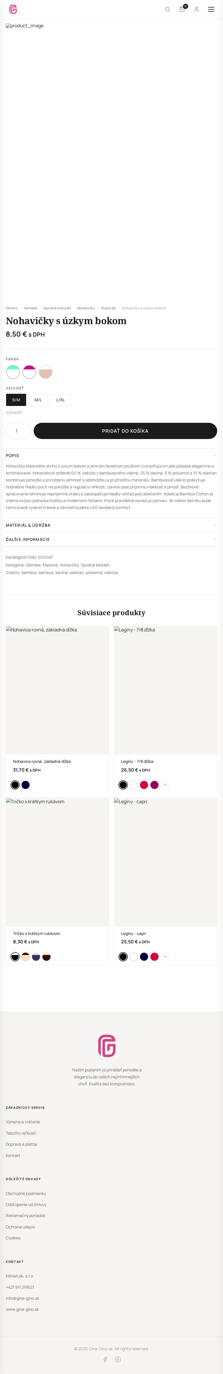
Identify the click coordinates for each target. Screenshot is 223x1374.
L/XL (60, 399)
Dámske (30, 308)
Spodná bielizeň (57, 308)
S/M (16, 399)
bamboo (29, 572)
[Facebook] (105, 1361)
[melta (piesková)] (46, 956)
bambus (46, 572)
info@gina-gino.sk (22, 1298)
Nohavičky (86, 308)
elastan (77, 572)
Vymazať (14, 412)
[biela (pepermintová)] (13, 372)
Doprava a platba (21, 1144)
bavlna (61, 572)
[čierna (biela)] (15, 956)
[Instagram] (118, 1361)
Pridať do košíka (125, 431)
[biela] (133, 785)
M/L (38, 399)
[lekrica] (25, 785)
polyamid (94, 572)
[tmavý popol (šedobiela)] (36, 956)
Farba (12, 359)
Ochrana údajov (20, 1226)
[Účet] (196, 9)
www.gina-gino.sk (22, 1309)
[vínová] (154, 785)
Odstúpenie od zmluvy (26, 1204)
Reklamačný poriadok (25, 1215)
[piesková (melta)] (25, 956)
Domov (11, 308)
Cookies (13, 1238)
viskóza (111, 572)
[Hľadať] (167, 9)
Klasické (108, 308)
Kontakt (13, 1155)
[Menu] (211, 9)
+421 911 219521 (20, 1287)
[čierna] (15, 785)
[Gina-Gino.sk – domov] (13, 9)
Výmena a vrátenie (23, 1121)
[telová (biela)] (46, 372)
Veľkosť (15, 388)
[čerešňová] (144, 785)
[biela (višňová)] (29, 372)
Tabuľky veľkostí (21, 1133)
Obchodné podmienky (26, 1193)
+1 (165, 784)
